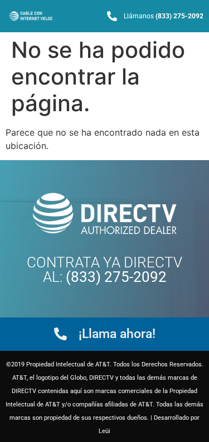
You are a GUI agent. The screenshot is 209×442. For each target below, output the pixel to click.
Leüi (104, 431)
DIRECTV (153, 262)
